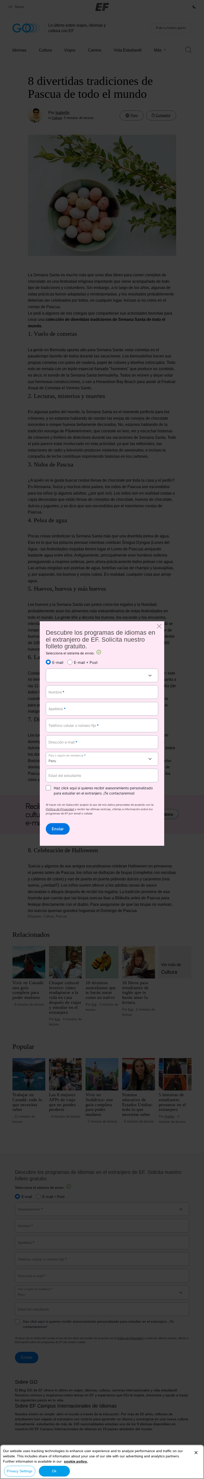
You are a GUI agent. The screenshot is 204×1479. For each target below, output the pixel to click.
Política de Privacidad (60, 809)
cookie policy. (76, 1461)
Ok (54, 1471)
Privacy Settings (19, 1471)
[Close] (196, 1452)
